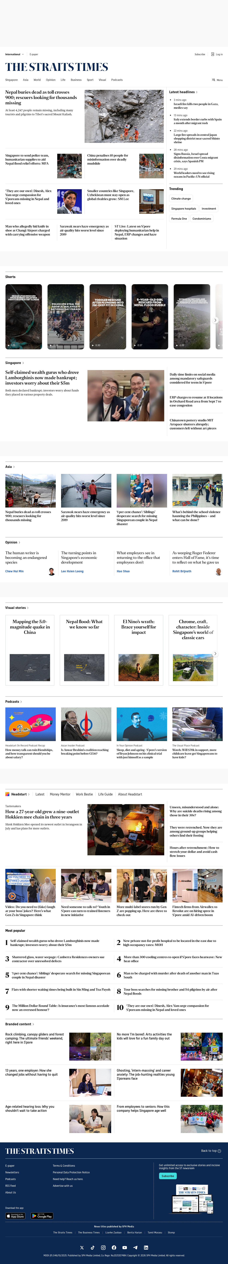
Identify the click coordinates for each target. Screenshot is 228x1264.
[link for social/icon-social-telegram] (135, 1247)
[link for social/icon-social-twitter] (82, 1247)
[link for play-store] (42, 1215)
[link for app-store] (16, 1215)
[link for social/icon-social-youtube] (124, 1247)
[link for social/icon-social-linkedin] (146, 1247)
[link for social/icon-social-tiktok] (92, 1247)
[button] (14, 54)
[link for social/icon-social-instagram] (103, 1247)
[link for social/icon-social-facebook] (114, 1247)
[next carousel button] (215, 320)
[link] (56, 67)
